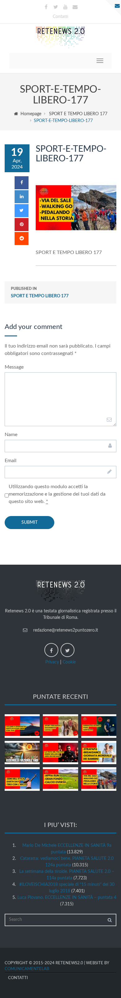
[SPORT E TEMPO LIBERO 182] (98, 726)
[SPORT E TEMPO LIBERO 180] (98, 752)
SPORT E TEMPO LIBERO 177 (78, 114)
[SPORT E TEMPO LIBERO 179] (22, 779)
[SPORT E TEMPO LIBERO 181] (60, 752)
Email (10, 460)
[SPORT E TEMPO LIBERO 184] (22, 726)
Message (14, 367)
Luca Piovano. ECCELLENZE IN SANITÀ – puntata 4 (66, 897)
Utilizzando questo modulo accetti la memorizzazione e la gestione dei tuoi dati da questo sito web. (57, 494)
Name (11, 434)
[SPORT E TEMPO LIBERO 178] (60, 779)
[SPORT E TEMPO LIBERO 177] (98, 779)
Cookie (69, 662)
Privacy (52, 662)
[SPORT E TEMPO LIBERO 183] (60, 726)
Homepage (30, 114)
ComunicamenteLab (27, 969)
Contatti (60, 17)
